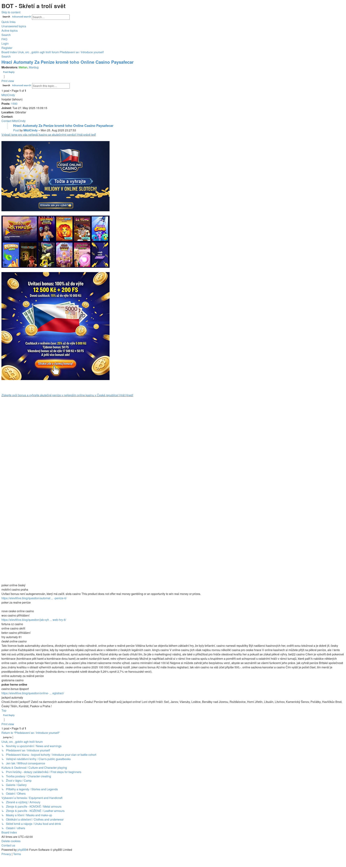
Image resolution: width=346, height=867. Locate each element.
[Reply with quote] (344, 3)
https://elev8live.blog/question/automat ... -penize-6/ (34, 598)
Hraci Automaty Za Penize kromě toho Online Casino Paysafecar (67, 62)
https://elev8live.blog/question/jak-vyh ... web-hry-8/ (33, 620)
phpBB (21, 850)
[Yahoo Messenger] (10, 126)
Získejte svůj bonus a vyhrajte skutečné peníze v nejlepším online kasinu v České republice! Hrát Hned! (67, 395)
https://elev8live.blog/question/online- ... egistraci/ (32, 693)
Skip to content (10, 12)
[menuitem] (13, 26)
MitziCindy (8, 95)
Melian (23, 67)
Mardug (34, 67)
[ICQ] (4, 126)
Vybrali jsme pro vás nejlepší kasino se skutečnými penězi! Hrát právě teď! (48, 134)
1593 (14, 103)
